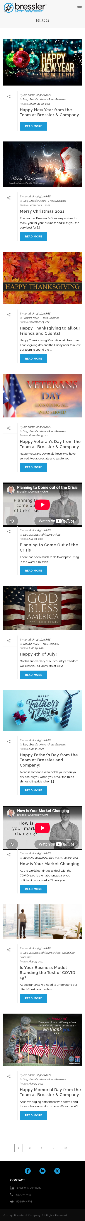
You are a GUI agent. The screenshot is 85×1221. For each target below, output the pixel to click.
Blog (25, 99)
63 (67, 1147)
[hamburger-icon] (79, 8)
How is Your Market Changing (50, 863)
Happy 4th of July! (38, 654)
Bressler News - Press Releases (47, 99)
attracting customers (35, 857)
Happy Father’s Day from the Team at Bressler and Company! (49, 760)
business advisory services (45, 534)
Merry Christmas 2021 (42, 211)
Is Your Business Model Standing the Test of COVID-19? (48, 972)
